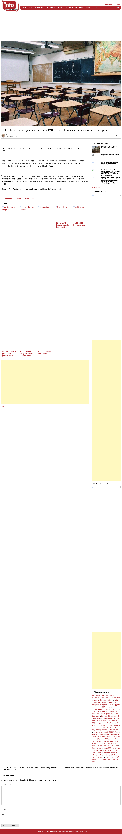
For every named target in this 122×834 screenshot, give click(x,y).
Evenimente (79, 7)
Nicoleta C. (9, 134)
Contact (117, 4)
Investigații (51, 7)
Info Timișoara (51, 831)
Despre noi (108, 4)
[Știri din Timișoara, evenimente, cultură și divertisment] (10, 11)
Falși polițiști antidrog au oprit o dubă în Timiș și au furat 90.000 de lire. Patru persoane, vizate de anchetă (106, 698)
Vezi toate (97, 187)
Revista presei (39, 7)
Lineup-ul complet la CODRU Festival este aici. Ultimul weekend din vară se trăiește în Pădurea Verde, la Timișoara (106, 734)
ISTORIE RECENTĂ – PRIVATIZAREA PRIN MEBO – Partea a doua (106, 759)
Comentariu (6, 785)
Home (24, 7)
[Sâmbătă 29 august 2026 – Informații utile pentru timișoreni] (96, 165)
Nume (4, 809)
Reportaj (61, 7)
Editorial (69, 7)
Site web (4, 820)
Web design (38, 831)
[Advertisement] (61, 26)
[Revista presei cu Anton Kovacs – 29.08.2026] (96, 150)
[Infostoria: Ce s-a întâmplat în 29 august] (96, 158)
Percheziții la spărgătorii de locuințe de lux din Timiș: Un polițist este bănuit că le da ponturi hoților (106, 718)
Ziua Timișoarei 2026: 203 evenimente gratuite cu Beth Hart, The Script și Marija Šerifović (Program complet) (106, 750)
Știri (30, 7)
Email (4, 814)
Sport (88, 7)
